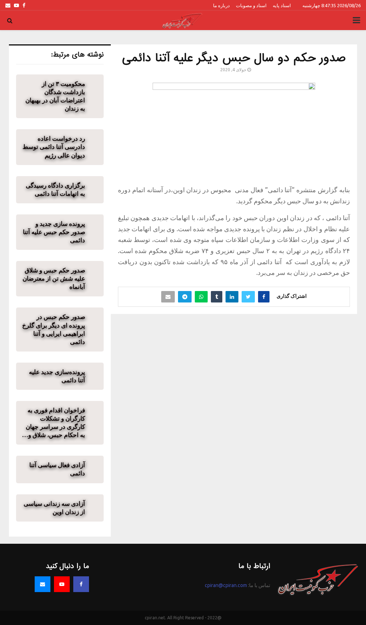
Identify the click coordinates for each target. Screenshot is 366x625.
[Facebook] (81, 584)
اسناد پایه (282, 5)
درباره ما (221, 5)
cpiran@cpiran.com (226, 585)
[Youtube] (62, 584)
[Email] (42, 584)
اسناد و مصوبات (251, 5)
